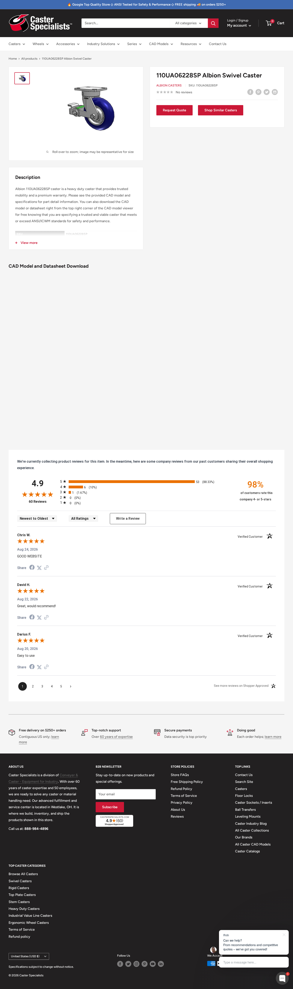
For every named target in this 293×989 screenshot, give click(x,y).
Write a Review (128, 518)
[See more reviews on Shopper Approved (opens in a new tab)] (46, 568)
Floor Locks (244, 796)
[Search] (213, 23)
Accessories (65, 44)
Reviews (177, 816)
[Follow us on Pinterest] (145, 964)
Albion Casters (169, 85)
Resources (189, 44)
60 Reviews (43, 502)
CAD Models (158, 44)
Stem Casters (19, 902)
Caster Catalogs (247, 851)
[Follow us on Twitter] (128, 964)
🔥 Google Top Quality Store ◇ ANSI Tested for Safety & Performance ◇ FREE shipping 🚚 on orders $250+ (146, 4)
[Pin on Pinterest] (258, 92)
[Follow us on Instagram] (136, 964)
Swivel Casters (20, 881)
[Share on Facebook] (250, 92)
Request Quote (174, 110)
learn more (273, 737)
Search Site (244, 782)
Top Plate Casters (22, 895)
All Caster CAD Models (252, 844)
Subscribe (110, 807)
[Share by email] (275, 92)
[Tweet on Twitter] (267, 92)
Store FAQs (180, 775)
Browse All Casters (23, 874)
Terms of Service (184, 796)
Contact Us (217, 44)
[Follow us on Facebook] (120, 964)
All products (29, 58)
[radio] (146, 481)
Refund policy (19, 937)
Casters (14, 44)
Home (13, 58)
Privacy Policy (181, 802)
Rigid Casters (19, 888)
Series (132, 44)
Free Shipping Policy (187, 782)
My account (237, 25)
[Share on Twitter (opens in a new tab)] (39, 568)
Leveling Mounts (247, 816)
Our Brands (243, 837)
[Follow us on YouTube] (153, 964)
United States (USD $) (25, 956)
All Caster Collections (252, 830)
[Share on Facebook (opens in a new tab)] (32, 568)
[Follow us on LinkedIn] (161, 964)
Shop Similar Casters (220, 110)
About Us (178, 810)
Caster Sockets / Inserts (253, 802)
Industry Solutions (101, 44)
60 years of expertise (116, 737)
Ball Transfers (245, 810)
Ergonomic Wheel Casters (29, 923)
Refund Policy (181, 789)
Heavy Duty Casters (24, 909)
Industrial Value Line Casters (30, 916)
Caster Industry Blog (251, 823)
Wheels (38, 44)
